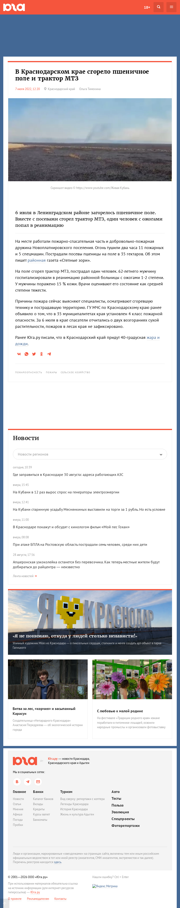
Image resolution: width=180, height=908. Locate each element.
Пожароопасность (28, 372)
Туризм (66, 791)
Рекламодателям (38, 899)
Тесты (116, 798)
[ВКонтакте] (17, 782)
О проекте (15, 899)
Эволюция (120, 812)
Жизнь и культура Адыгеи (77, 814)
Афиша (17, 814)
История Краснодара (74, 809)
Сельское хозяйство (75, 372)
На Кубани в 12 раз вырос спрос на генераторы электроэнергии (66, 492)
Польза (118, 805)
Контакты (60, 899)
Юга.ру (53, 759)
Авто (116, 791)
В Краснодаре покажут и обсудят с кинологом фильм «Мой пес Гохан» (71, 527)
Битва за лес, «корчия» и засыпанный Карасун (44, 711)
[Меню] (171, 7)
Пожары (51, 372)
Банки (38, 791)
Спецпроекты (123, 819)
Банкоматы (40, 820)
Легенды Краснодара (74, 804)
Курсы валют (41, 814)
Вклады (38, 804)
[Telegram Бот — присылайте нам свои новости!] (38, 782)
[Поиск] (158, 7)
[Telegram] (27, 782)
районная (37, 260)
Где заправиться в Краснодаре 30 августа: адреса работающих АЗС (68, 474)
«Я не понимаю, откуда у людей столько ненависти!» (75, 636)
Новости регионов (33, 454)
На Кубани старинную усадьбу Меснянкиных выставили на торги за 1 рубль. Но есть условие (89, 509)
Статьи (17, 804)
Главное (19, 791)
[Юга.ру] (14, 7)
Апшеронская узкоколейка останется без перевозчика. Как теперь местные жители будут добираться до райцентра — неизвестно (86, 564)
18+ (147, 7)
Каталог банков (43, 799)
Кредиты (39, 809)
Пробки (18, 825)
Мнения (18, 809)
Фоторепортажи (126, 825)
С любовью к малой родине (120, 711)
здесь (57, 862)
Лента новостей (23, 576)
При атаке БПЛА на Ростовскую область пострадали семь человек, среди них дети (80, 544)
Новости (26, 438)
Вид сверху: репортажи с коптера (82, 799)
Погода (17, 820)
